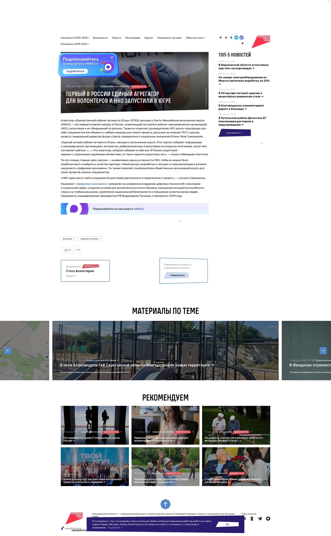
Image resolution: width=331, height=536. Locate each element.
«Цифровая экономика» (91, 183)
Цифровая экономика (123, 86)
